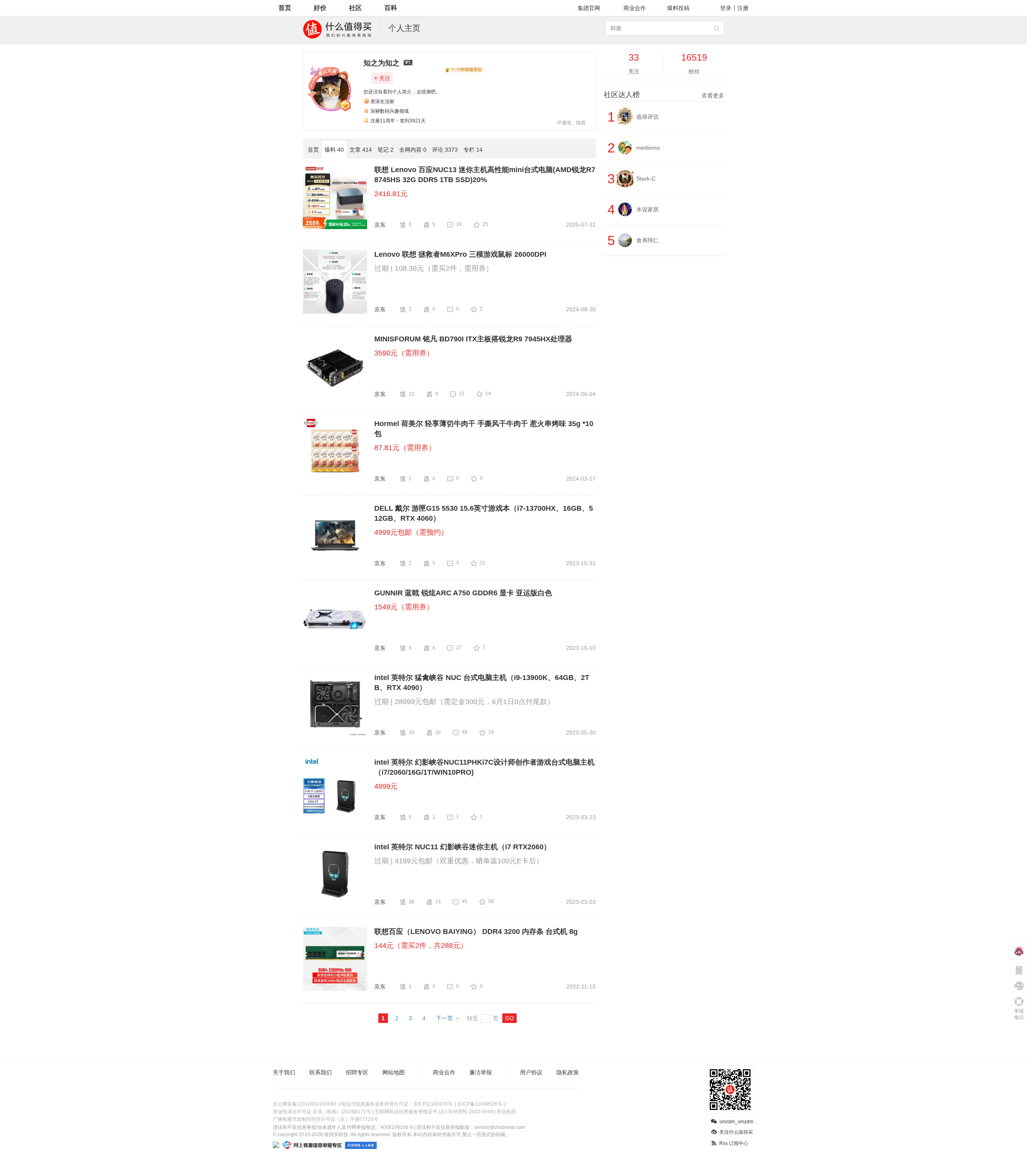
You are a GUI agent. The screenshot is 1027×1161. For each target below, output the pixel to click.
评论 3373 (445, 149)
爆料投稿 (678, 8)
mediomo (648, 147)
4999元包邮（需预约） (411, 532)
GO (509, 1018)
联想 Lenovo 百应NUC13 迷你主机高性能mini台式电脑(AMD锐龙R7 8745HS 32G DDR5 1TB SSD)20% (484, 175)
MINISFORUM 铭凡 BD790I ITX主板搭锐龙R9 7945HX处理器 (473, 339)
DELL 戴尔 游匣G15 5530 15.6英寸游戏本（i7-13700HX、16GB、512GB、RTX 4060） (483, 513)
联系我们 (320, 1072)
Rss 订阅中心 (733, 1143)
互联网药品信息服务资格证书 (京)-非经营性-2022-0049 (434, 1111)
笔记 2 (386, 149)
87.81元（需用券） (405, 448)
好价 (320, 7)
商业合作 (634, 8)
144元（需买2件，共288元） (420, 946)
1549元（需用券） (404, 607)
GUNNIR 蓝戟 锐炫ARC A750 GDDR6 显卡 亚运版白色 (463, 593)
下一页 (444, 1018)
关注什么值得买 (736, 1132)
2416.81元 (391, 194)
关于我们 (284, 1072)
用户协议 (531, 1072)
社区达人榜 (664, 95)
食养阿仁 (647, 240)
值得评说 (647, 117)
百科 (390, 7)
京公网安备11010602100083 (304, 1104)
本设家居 (647, 209)
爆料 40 (334, 149)
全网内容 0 (412, 149)
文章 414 (360, 149)
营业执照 (506, 1111)
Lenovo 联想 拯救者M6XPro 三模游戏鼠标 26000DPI (460, 254)
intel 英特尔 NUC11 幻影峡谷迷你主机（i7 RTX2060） (462, 847)
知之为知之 (381, 63)
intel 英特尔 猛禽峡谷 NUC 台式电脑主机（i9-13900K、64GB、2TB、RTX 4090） (481, 683)
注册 (743, 8)
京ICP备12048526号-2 (482, 1104)
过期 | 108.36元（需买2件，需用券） (433, 268)
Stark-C (646, 178)
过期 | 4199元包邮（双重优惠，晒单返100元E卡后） (458, 861)
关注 (382, 78)
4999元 (386, 786)
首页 (284, 7)
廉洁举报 (480, 1072)
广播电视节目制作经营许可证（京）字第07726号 (325, 1119)
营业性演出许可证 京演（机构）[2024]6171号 (322, 1111)
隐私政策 (567, 1072)
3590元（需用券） (404, 353)
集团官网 (589, 8)
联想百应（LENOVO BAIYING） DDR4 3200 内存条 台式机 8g (476, 932)
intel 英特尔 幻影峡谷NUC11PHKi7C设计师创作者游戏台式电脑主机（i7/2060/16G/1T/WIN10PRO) (484, 767)
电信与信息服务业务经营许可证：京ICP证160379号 (397, 1104)
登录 (725, 8)
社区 (355, 7)
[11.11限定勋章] (463, 70)
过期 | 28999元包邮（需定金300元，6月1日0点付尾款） (464, 702)
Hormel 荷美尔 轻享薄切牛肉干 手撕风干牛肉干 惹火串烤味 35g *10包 (483, 429)
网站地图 (393, 1072)
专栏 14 (473, 149)
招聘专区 (357, 1072)
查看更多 (713, 95)
